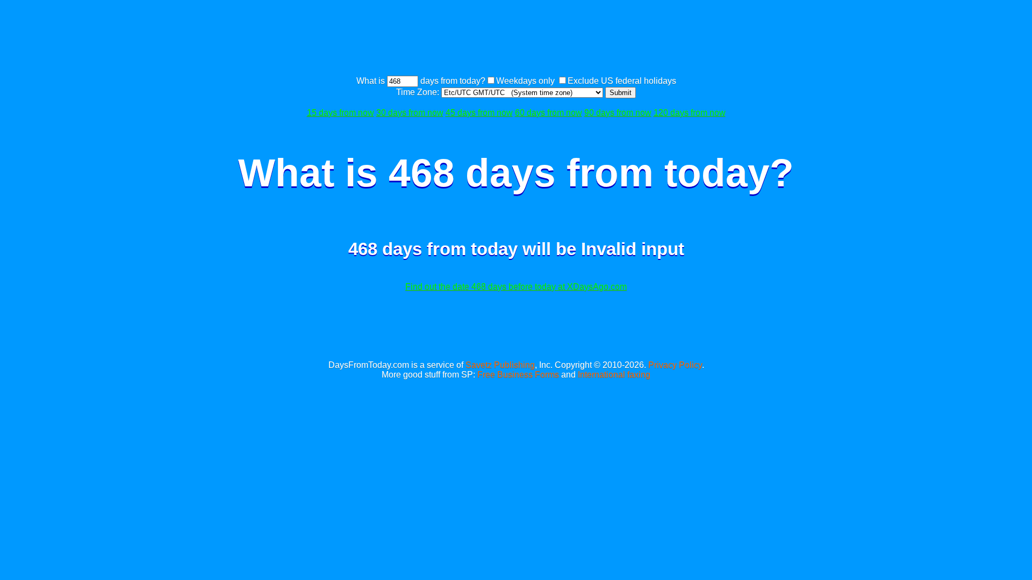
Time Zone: (418, 92)
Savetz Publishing (500, 364)
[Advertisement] (516, 39)
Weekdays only (525, 80)
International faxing (614, 374)
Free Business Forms (518, 374)
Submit (621, 93)
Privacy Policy (675, 364)
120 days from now (690, 112)
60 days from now (548, 112)
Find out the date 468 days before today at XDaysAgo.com (516, 286)
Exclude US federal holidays (622, 80)
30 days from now (409, 112)
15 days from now (340, 112)
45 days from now (479, 112)
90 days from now (617, 112)
